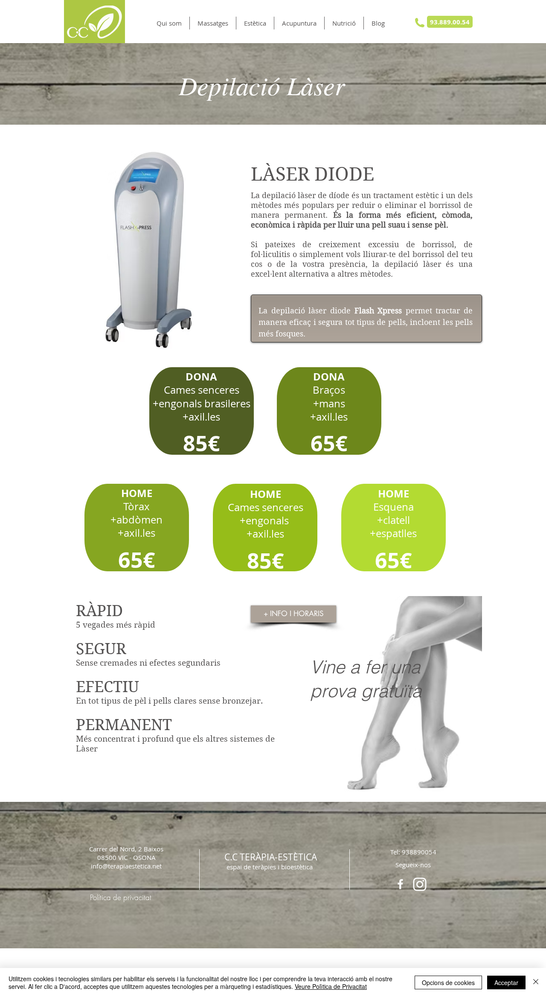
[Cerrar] (536, 982)
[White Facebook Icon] (400, 884)
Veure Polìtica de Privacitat (331, 986)
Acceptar (506, 982)
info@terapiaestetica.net (126, 866)
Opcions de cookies (448, 982)
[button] (213, 23)
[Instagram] (420, 884)
